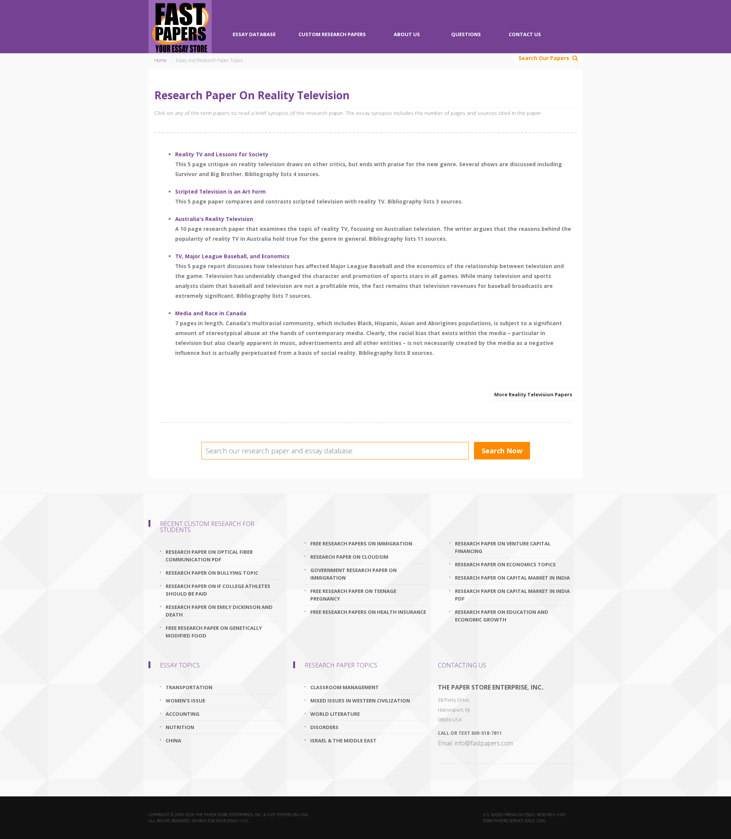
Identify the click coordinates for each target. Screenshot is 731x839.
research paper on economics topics (505, 564)
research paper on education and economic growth (501, 616)
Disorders (324, 727)
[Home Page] (180, 26)
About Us (407, 34)
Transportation (189, 687)
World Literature (335, 713)
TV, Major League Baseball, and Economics (232, 256)
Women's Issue (185, 700)
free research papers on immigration (361, 543)
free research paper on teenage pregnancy (353, 595)
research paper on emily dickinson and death (219, 611)
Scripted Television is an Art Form (220, 191)
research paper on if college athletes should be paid (218, 590)
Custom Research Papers (332, 34)
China (173, 740)
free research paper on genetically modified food (214, 631)
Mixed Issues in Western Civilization (360, 700)
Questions (466, 34)
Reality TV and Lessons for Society (221, 154)
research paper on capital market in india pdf (512, 595)
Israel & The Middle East (343, 740)
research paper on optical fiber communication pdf (209, 555)
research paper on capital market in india (512, 577)
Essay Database (254, 34)
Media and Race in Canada (210, 313)
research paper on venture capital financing (503, 547)
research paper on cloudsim (349, 556)
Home (160, 60)
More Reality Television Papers (533, 394)
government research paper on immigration (353, 574)
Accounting (183, 713)
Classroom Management (344, 687)
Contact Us (525, 34)
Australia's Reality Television (214, 218)
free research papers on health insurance (368, 612)
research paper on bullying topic (212, 572)
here (244, 820)
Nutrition (180, 727)
